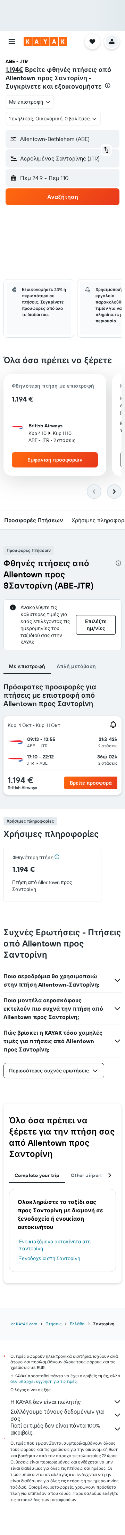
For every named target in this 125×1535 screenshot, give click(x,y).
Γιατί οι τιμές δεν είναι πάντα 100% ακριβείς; (55, 1429)
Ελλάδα (77, 1323)
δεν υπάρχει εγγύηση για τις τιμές (43, 1381)
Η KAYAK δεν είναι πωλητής (45, 1401)
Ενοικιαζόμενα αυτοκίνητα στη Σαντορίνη (55, 1245)
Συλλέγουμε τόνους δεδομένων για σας (57, 1415)
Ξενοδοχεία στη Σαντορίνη (49, 1258)
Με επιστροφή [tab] (27, 666)
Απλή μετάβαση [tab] (76, 666)
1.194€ (14, 70)
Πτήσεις (53, 1323)
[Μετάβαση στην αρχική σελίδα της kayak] (45, 41)
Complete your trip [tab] (37, 1175)
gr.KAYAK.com (24, 1323)
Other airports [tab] (88, 1175)
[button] (11, 41)
